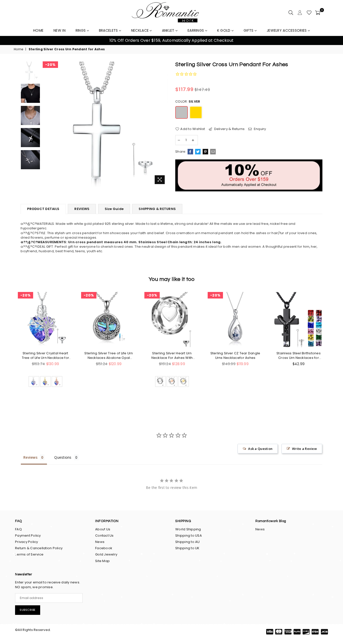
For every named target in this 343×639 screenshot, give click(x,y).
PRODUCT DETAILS (43, 208)
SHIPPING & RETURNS (157, 208)
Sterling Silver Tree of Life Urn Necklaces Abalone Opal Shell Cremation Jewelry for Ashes (108, 355)
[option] (105, 124)
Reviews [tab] (30, 457)
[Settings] (300, 12)
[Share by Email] (213, 151)
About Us (102, 529)
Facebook (103, 548)
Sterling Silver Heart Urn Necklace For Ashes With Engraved (172, 355)
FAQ (18, 529)
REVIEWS (81, 208)
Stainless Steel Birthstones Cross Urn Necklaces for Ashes (298, 355)
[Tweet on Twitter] (198, 151)
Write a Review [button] (304, 448)
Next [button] (333, 40)
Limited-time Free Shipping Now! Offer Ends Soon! (200, 40)
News (99, 541)
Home (18, 49)
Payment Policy (28, 535)
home (38, 30)
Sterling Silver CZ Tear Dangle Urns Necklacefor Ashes (235, 355)
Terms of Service (29, 554)
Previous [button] (10, 40)
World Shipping (188, 529)
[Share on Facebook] (190, 151)
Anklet (169, 30)
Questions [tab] (62, 457)
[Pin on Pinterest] (205, 151)
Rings (81, 30)
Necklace (140, 30)
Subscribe (28, 610)
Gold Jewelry (106, 554)
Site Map (102, 561)
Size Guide (114, 208)
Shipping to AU (187, 541)
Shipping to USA (188, 535)
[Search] (291, 12)
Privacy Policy (26, 541)
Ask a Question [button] (260, 448)
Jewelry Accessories (287, 30)
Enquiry (259, 129)
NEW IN (59, 30)
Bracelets (109, 30)
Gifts (249, 30)
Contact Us (104, 535)
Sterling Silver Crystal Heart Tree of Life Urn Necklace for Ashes (45, 355)
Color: (187, 101)
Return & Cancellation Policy (39, 548)
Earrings (196, 30)
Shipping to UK (187, 548)
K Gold (224, 30)
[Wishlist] (309, 12)
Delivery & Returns (229, 129)
